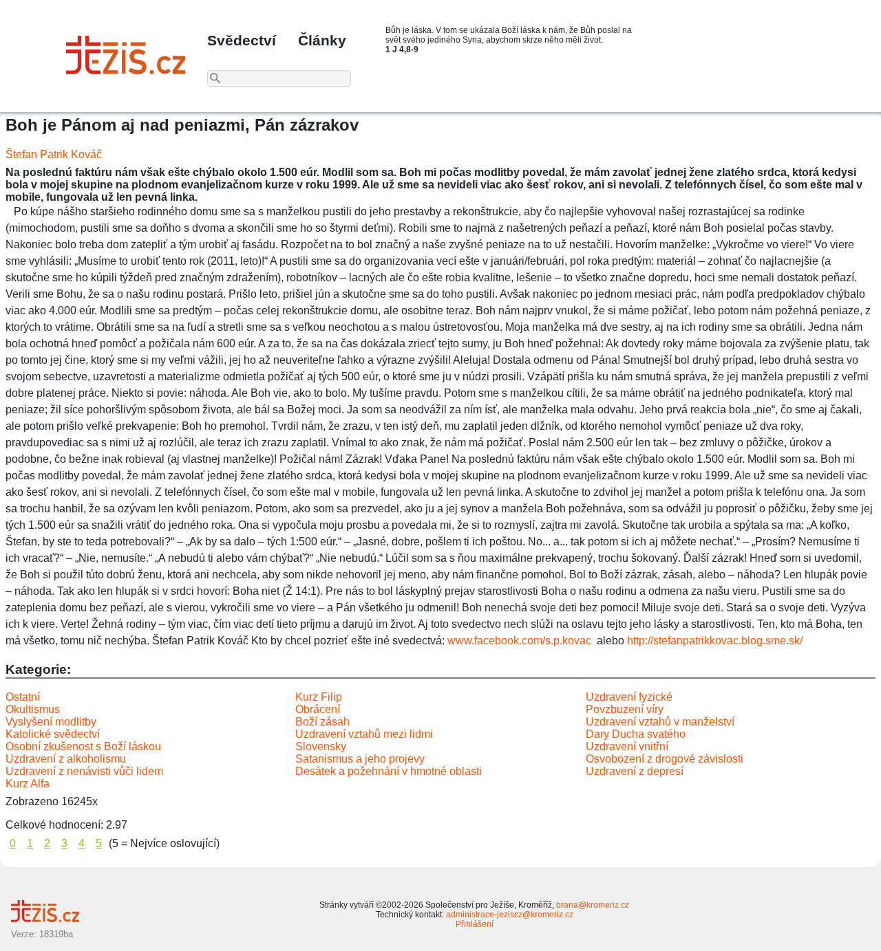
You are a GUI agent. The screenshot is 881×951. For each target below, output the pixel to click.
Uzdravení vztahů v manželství (660, 722)
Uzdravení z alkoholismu (66, 759)
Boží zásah (322, 722)
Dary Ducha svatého (636, 734)
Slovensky (320, 746)
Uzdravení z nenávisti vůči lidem (84, 771)
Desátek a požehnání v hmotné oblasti (388, 771)
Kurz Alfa (28, 783)
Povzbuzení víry (625, 709)
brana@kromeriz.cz (592, 905)
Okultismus (33, 709)
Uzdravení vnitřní (627, 746)
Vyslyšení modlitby (51, 722)
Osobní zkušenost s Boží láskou (83, 746)
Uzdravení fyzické (629, 697)
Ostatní (23, 697)
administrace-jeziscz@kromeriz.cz (509, 914)
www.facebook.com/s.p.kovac (519, 640)
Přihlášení (474, 924)
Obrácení (317, 709)
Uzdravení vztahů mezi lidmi (364, 734)
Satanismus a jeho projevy (360, 759)
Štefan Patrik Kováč (54, 154)
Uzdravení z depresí (634, 771)
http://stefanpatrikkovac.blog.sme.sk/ (715, 640)
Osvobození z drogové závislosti (664, 759)
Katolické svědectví (53, 734)
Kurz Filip (318, 697)
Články (322, 40)
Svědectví (241, 40)
